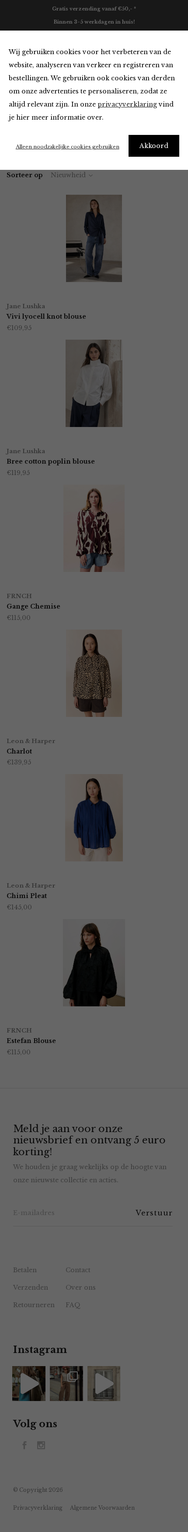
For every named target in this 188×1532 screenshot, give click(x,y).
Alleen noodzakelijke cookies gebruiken (67, 147)
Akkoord (153, 146)
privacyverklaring (127, 104)
